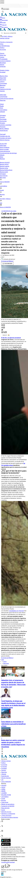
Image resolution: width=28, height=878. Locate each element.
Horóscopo (3, 121)
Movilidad (3, 63)
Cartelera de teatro (5, 138)
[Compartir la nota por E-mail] (6, 332)
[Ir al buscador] (2, 11)
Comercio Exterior (5, 61)
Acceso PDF (3, 144)
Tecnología (3, 119)
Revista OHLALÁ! (5, 162)
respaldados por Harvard (16, 611)
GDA (2, 660)
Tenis (1, 108)
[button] (14, 118)
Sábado (2, 155)
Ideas (1, 157)
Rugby (2, 106)
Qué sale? (3, 134)
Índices (2, 64)
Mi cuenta (5, 27)
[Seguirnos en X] (2, 826)
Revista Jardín (4, 172)
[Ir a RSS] (2, 836)
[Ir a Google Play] (6, 842)
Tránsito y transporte (6, 42)
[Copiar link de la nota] (2, 330)
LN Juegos (3, 115)
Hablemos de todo (5, 89)
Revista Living (4, 168)
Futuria (2, 53)
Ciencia (2, 87)
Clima (1, 44)
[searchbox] (13, 33)
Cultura (2, 81)
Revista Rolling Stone (6, 170)
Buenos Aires (4, 76)
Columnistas (3, 96)
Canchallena (3, 110)
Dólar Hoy (3, 55)
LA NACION (4, 211)
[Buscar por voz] (25, 33)
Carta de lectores (5, 151)
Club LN (4, 25)
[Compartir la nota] (2, 328)
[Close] (2, 749)
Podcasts (2, 127)
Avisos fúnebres (4, 147)
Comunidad (3, 83)
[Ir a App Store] (6, 845)
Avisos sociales (4, 149)
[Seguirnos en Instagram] (2, 831)
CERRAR (2, 1)
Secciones (5, 20)
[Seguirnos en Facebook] (2, 821)
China (4, 661)
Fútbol (2, 104)
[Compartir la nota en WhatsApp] (4, 328)
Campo (2, 57)
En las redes (12, 211)
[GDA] (5, 868)
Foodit (4, 22)
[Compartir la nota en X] (4, 332)
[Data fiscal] (2, 875)
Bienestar (3, 85)
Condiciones (4, 862)
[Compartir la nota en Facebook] (2, 332)
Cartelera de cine (5, 136)
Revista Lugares (4, 166)
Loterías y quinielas (5, 125)
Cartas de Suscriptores (6, 98)
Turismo (2, 117)
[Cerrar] (26, 30)
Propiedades (3, 59)
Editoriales (3, 95)
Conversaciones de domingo (8, 153)
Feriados (2, 123)
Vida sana (6, 663)
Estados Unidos (4, 70)
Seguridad (3, 78)
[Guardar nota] (2, 325)
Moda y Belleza (4, 128)
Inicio (3, 18)
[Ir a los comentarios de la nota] (4, 325)
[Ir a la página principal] (14, 15)
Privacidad (11, 862)
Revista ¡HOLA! (4, 164)
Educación (3, 80)
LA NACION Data (5, 46)
